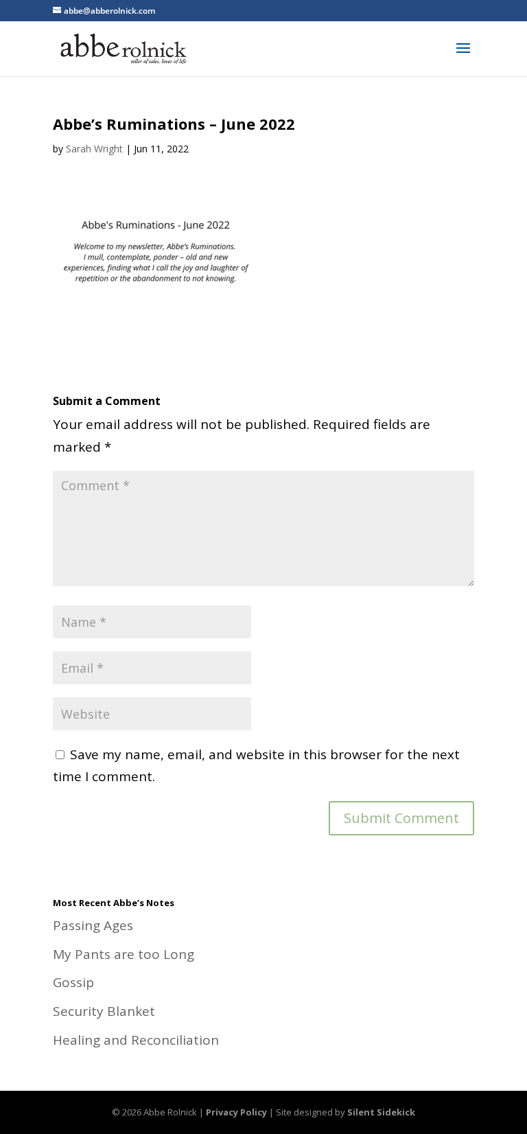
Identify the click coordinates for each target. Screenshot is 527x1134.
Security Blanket (104, 1011)
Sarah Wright (94, 148)
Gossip (73, 982)
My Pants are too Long (123, 954)
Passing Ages (93, 925)
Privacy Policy (236, 1112)
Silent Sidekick (381, 1112)
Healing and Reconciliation (136, 1040)
